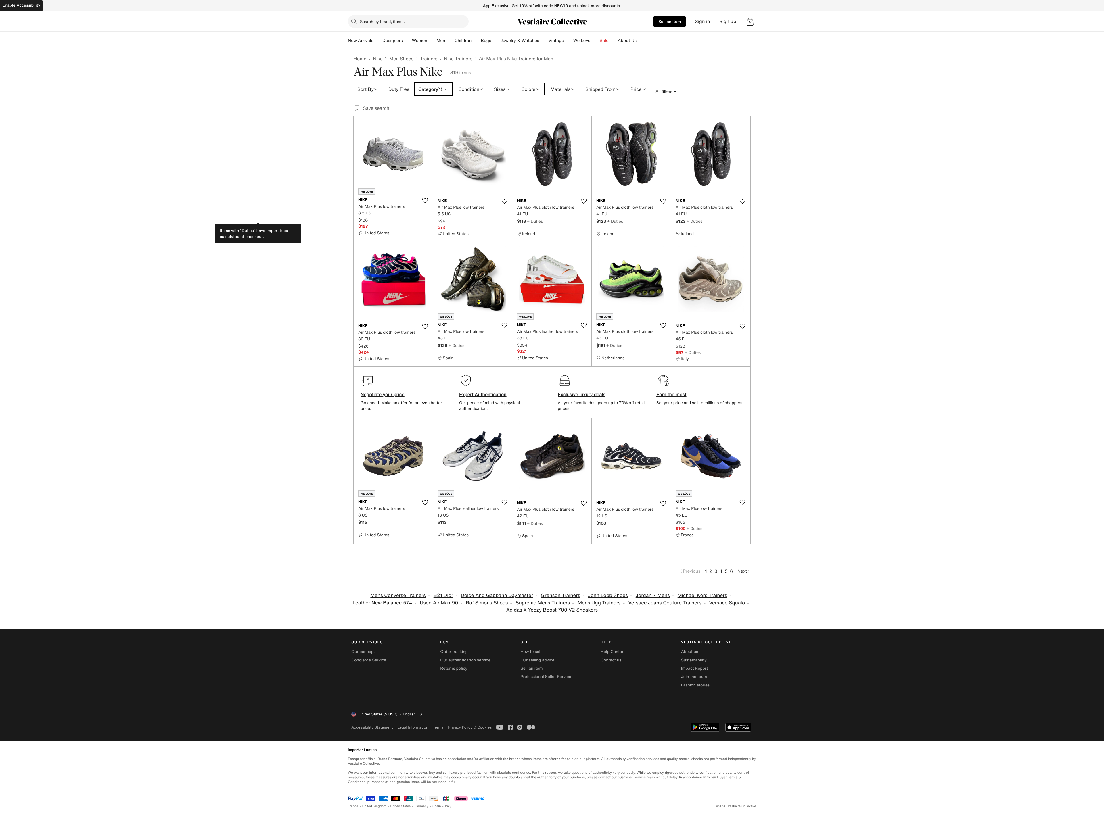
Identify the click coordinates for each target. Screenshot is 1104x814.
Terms (438, 727)
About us (689, 652)
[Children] (476, 40)
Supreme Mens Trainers (542, 602)
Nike (378, 58)
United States (400, 806)
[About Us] (641, 40)
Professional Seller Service (545, 677)
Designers (392, 40)
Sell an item (669, 21)
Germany (421, 806)
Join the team (694, 677)
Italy (448, 806)
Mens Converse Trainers (398, 595)
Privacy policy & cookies (470, 727)
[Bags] (495, 40)
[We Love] (595, 40)
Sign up (727, 21)
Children (463, 40)
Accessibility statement (372, 727)
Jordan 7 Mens (653, 595)
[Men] (450, 40)
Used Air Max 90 (439, 602)
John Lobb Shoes (608, 595)
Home (360, 58)
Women (419, 40)
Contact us (611, 660)
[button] (750, 22)
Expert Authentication (483, 394)
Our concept (363, 652)
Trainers (428, 58)
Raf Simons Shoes (487, 602)
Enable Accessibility (21, 5)
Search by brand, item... (382, 21)
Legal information (412, 727)
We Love (582, 40)
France (353, 806)
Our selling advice (537, 660)
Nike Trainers (458, 58)
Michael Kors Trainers (702, 595)
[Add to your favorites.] (424, 200)
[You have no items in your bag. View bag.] (750, 22)
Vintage (556, 40)
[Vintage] (568, 40)
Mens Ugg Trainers (599, 602)
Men (440, 40)
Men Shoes (401, 58)
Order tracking (454, 652)
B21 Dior (443, 595)
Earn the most (671, 394)
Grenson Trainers (560, 595)
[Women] (432, 40)
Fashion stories (695, 685)
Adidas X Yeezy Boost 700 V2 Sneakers (552, 610)
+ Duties (535, 221)
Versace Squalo (727, 602)
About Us (627, 40)
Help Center (612, 652)
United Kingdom (374, 806)
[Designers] (407, 40)
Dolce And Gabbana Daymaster (497, 595)
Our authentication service (465, 660)
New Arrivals (360, 40)
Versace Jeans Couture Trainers (664, 602)
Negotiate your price (383, 394)
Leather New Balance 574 (382, 602)
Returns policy (453, 668)
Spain (436, 806)
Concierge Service (368, 660)
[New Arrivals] (377, 40)
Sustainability (694, 660)
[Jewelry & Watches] (543, 40)
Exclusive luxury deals (581, 394)
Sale (604, 40)
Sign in (702, 21)
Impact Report (694, 668)
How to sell (530, 652)
